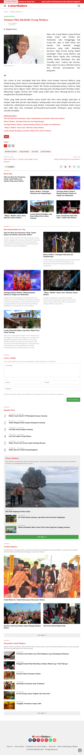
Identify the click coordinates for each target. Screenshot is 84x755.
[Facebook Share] (61, 166)
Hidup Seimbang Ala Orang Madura (67, 158)
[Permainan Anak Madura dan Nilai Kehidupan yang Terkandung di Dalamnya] (9, 655)
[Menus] (5, 6)
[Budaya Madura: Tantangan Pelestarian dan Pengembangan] (42, 182)
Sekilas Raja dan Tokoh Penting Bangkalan (23, 450)
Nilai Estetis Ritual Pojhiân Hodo (54, 626)
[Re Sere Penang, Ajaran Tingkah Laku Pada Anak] (9, 695)
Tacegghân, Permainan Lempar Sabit (28, 703)
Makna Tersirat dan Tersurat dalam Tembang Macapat (27, 443)
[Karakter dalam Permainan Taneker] (9, 675)
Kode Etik (52, 746)
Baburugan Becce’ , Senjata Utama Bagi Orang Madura (21, 159)
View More (41, 537)
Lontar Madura (12, 23)
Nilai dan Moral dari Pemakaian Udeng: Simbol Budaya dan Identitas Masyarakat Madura (34, 118)
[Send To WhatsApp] (78, 166)
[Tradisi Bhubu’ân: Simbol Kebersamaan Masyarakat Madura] (42, 576)
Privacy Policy (19, 746)
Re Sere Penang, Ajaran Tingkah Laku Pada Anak (33, 693)
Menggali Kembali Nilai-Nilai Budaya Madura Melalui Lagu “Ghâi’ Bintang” (42, 664)
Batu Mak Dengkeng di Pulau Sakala (17, 511)
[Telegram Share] (74, 166)
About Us (10, 746)
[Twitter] (34, 740)
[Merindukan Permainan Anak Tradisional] (9, 685)
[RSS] (54, 740)
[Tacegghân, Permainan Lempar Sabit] (9, 705)
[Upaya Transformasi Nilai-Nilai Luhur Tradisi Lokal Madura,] (68, 207)
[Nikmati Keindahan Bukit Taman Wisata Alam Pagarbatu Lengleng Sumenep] (10, 529)
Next (6, 137)
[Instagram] (42, 740)
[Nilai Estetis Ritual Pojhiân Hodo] (61, 613)
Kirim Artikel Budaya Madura (67, 746)
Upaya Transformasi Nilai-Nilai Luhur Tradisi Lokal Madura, (66, 216)
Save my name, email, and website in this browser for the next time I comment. (35, 394)
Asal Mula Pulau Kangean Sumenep (21, 429)
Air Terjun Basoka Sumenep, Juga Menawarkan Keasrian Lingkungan (41, 517)
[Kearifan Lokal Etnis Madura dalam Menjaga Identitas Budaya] (22, 613)
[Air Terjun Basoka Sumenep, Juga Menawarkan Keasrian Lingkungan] (10, 519)
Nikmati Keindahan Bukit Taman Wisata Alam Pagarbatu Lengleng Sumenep (44, 527)
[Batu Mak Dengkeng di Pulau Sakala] (42, 486)
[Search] (79, 6)
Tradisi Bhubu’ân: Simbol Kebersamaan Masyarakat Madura (24, 600)
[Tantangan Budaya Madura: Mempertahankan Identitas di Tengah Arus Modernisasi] (68, 182)
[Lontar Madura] (17, 6)
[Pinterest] (38, 740)
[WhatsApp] (50, 740)
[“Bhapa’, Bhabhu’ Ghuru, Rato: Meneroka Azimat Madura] (16, 207)
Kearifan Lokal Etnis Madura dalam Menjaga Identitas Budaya (22, 627)
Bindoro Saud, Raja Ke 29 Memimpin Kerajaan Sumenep (28, 416)
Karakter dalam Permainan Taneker (28, 674)
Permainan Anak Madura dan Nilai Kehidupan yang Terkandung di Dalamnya (42, 654)
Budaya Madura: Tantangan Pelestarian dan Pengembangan (24, 121)
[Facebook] (30, 740)
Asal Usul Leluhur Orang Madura (20, 436)
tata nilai (35, 151)
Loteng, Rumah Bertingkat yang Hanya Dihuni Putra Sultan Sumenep (27, 131)
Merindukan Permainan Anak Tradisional (30, 684)
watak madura (45, 151)
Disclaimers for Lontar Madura (36, 746)
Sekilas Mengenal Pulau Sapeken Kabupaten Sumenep (27, 423)
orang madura (24, 151)
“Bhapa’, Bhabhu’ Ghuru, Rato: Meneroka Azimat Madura (24, 127)
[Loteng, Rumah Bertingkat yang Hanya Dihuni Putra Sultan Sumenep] (42, 206)
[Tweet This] (65, 166)
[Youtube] (46, 740)
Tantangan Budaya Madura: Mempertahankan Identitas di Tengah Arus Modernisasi (32, 124)
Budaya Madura (9, 16)
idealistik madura (11, 151)
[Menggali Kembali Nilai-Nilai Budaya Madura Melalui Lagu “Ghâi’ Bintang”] (9, 665)
